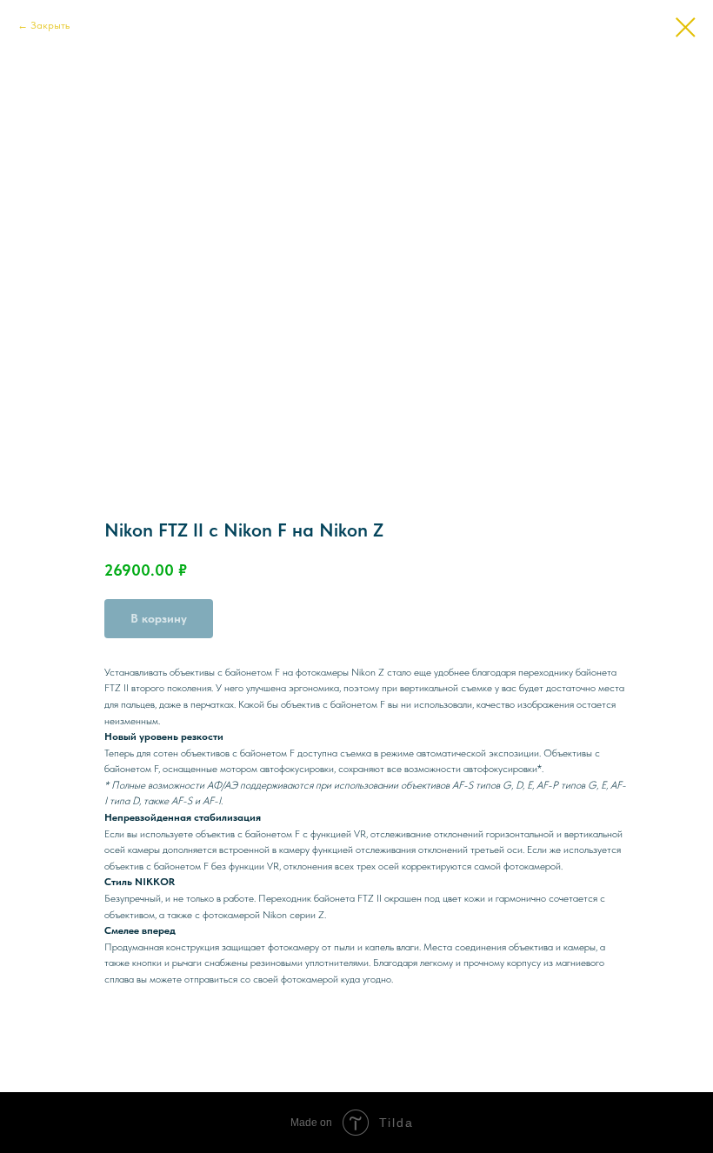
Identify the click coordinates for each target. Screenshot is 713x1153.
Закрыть (50, 25)
